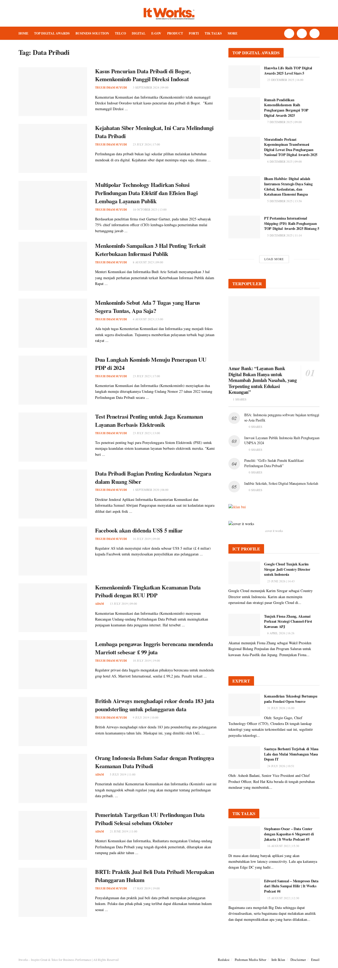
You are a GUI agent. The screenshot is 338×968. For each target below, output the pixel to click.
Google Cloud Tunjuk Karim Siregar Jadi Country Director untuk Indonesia (287, 569)
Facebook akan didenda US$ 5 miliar (139, 530)
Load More (274, 259)
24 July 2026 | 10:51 (280, 766)
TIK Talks (213, 33)
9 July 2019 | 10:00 (145, 717)
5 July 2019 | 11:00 (122, 774)
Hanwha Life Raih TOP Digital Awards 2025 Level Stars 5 (288, 70)
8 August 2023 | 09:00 (147, 262)
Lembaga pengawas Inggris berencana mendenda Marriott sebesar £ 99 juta (154, 648)
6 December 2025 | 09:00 (284, 161)
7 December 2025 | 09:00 (284, 122)
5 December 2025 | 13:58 (284, 201)
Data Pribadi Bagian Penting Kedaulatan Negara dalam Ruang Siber (153, 477)
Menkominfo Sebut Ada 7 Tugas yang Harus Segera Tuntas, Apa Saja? (147, 306)
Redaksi (223, 959)
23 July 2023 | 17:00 (146, 376)
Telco (120, 33)
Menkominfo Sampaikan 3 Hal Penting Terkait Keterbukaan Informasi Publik (150, 249)
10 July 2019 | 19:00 (146, 660)
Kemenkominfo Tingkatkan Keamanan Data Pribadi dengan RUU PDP (148, 591)
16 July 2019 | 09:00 (146, 539)
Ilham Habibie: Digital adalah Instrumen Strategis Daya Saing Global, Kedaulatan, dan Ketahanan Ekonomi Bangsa (288, 186)
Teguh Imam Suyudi (111, 87)
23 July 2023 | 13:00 (146, 433)
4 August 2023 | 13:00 (147, 319)
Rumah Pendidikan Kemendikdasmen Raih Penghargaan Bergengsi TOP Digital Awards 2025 (286, 107)
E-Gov (156, 33)
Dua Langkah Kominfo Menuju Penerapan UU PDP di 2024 (150, 363)
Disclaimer (298, 959)
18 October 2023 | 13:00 (149, 209)
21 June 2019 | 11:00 (123, 831)
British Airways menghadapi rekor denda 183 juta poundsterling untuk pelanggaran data (154, 704)
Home (23, 33)
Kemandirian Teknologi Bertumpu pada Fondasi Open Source (290, 698)
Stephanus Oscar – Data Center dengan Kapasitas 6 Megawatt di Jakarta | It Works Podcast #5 (289, 834)
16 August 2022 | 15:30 (282, 846)
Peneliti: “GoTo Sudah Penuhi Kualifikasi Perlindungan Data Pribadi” (274, 463)
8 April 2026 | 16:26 (280, 633)
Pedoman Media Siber (250, 959)
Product (175, 33)
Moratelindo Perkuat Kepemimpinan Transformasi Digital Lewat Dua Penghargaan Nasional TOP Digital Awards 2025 (290, 147)
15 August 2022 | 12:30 (282, 898)
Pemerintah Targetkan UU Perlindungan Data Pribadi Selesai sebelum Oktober (150, 818)
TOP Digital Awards (52, 33)
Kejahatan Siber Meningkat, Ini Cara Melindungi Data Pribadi (154, 131)
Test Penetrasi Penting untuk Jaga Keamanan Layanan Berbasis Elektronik (149, 420)
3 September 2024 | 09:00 (150, 87)
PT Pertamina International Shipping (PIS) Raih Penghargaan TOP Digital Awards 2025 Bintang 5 (291, 223)
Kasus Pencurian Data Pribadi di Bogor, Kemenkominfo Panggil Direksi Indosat (143, 75)
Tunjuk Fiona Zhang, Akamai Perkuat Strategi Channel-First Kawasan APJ (288, 621)
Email (315, 959)
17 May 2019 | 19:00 (146, 888)
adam (99, 604)
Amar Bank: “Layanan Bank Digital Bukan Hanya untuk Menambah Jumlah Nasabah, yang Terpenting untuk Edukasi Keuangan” (262, 380)
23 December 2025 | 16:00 (284, 80)
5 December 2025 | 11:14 (284, 235)
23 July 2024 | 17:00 (146, 144)
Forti (194, 33)
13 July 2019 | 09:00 (123, 604)
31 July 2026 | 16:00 (280, 708)
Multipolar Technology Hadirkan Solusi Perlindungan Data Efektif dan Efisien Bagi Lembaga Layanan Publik (146, 192)
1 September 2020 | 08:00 (150, 490)
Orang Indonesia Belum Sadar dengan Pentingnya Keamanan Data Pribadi (154, 761)
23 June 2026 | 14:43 (280, 581)
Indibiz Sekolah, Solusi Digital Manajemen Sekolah (281, 483)
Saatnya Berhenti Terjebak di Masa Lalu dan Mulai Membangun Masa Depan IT (291, 754)
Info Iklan (278, 959)
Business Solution (92, 33)
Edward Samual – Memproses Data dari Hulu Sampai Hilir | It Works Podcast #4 (291, 886)
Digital (138, 33)
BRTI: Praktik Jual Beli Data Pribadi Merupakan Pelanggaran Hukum (154, 875)
